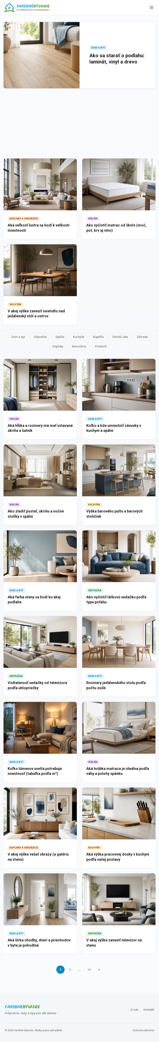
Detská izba (120, 337)
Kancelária (79, 346)
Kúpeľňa (98, 337)
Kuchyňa (78, 337)
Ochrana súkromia (143, 1030)
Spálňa (59, 337)
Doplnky (57, 346)
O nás (134, 1010)
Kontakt (148, 1010)
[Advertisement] (79, 124)
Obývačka (40, 337)
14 (89, 969)
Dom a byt (18, 337)
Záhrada (142, 337)
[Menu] (151, 7)
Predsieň (101, 346)
